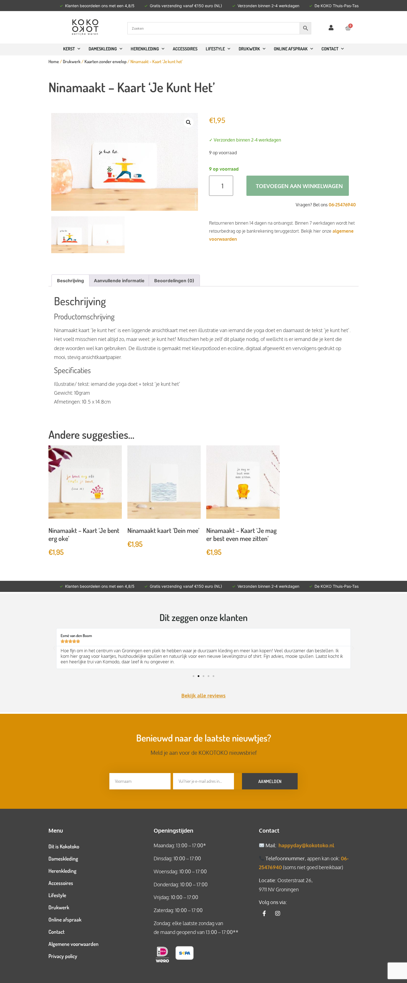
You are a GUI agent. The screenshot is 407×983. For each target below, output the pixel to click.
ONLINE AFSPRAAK (291, 49)
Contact (56, 931)
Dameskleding (103, 49)
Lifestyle (215, 49)
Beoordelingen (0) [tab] (174, 280)
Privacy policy (62, 956)
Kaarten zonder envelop (105, 61)
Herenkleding (145, 49)
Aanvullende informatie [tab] (119, 280)
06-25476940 (342, 204)
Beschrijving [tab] (70, 280)
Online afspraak (64, 919)
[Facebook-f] (264, 913)
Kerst (69, 49)
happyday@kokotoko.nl (306, 845)
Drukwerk (249, 49)
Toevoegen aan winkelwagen (299, 185)
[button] (189, 122)
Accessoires (185, 49)
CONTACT (329, 49)
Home (53, 61)
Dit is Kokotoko (63, 846)
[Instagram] (277, 913)
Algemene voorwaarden (73, 943)
